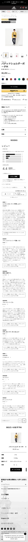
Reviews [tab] (14, 140)
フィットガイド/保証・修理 (9, 513)
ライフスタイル (5, 15)
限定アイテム (15, 11)
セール (9, 11)
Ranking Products (6, 22)
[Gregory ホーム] (14, 8)
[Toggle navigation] (26, 8)
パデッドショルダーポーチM (16, 447)
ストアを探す (4, 498)
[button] (4, 2)
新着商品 (3, 11)
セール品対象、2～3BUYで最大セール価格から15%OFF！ (14, 2)
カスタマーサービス (7, 523)
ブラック (13, 22)
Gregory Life (5, 518)
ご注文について (6, 508)
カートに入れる (14, 87)
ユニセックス (5, 19)
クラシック (13, 15)
